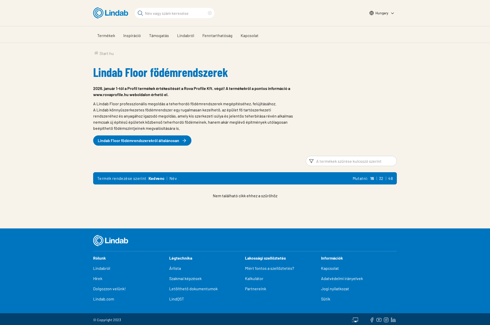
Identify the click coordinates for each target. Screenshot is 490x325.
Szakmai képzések (185, 278)
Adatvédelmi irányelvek (342, 278)
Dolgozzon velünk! (109, 288)
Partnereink (255, 288)
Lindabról (185, 35)
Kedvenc (157, 178)
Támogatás (159, 35)
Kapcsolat (250, 35)
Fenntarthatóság (217, 35)
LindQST (176, 298)
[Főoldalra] (112, 13)
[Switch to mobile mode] (355, 319)
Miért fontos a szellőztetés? (269, 268)
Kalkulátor (254, 278)
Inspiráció (132, 35)
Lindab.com (103, 298)
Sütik (325, 298)
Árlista (175, 268)
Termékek (106, 35)
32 (381, 178)
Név (173, 178)
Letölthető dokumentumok (193, 288)
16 (372, 178)
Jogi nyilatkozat (335, 288)
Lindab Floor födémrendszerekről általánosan (138, 140)
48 (390, 178)
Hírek (98, 278)
